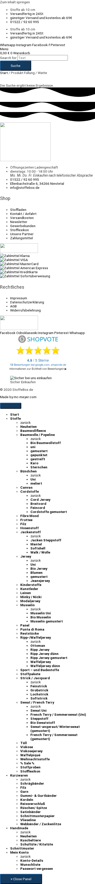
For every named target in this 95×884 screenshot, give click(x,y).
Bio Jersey (38, 568)
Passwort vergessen (36, 869)
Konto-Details (31, 860)
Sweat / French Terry (37, 702)
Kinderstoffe (30, 585)
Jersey (25, 556)
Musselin (27, 605)
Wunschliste (30, 864)
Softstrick (39, 698)
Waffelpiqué (30, 755)
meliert (36, 483)
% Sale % (27, 763)
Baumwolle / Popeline (37, 435)
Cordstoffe (29, 491)
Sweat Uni (38, 710)
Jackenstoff (30, 532)
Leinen (25, 593)
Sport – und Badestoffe (39, 670)
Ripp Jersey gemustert (48, 658)
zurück (25, 422)
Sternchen (38, 467)
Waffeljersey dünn (45, 666)
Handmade (19, 828)
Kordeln (26, 800)
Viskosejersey (31, 751)
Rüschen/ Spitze (33, 808)
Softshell (37, 548)
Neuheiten (28, 427)
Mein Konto (19, 852)
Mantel (36, 544)
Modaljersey (30, 601)
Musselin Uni (40, 613)
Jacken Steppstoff (45, 540)
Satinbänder (30, 812)
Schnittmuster (22, 848)
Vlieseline (28, 820)
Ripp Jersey (39, 650)
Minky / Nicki (31, 597)
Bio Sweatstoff (42, 723)
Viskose (26, 747)
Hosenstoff (29, 528)
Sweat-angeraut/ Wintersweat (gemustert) (55, 729)
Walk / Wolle (40, 552)
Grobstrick (39, 690)
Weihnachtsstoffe (35, 759)
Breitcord (38, 504)
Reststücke (29, 633)
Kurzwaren (19, 775)
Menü (4, 49)
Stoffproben (30, 767)
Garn (24, 791)
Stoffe (15, 418)
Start (4, 73)
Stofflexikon (30, 771)
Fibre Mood (29, 516)
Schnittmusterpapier (37, 816)
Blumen (36, 572)
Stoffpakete (30, 674)
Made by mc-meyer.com (18, 397)
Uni (33, 479)
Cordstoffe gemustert (48, 512)
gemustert (39, 451)
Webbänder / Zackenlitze (40, 824)
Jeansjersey (40, 581)
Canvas (26, 487)
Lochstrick (39, 694)
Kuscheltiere (30, 840)
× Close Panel (21, 879)
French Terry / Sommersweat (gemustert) (54, 737)
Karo (34, 463)
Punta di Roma (32, 629)
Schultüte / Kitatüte (36, 844)
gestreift (37, 459)
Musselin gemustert (46, 621)
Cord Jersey (40, 500)
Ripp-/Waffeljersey (35, 637)
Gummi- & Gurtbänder (38, 796)
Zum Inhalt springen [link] (15, 2)
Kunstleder (29, 589)
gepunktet (38, 455)
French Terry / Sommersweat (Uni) (58, 714)
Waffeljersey (40, 662)
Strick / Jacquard (35, 678)
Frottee (26, 520)
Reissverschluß (32, 804)
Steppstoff (39, 718)
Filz (23, 524)
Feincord (37, 508)
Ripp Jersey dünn (44, 654)
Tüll (23, 743)
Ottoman (37, 645)
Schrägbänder (32, 783)
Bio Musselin (40, 617)
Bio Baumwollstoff (45, 443)
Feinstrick (38, 686)
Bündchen (28, 471)
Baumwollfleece (33, 431)
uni (32, 447)
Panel (24, 625)
